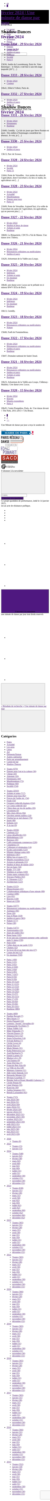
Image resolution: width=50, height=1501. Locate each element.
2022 (9, 1220)
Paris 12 (13, 987)
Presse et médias (14, 515)
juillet (16, 1171)
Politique (10, 55)
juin (16, 1168)
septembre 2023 (16, 1122)
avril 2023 (13, 1134)
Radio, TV (13, 869)
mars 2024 (13, 1107)
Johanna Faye (15, 1036)
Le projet (11, 510)
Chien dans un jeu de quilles (21, 808)
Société (10, 57)
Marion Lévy (14, 1058)
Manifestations (13, 197)
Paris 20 (13, 1006)
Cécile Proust (14, 1082)
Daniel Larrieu (14, 1055)
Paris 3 (12, 964)
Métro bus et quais (17, 857)
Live (11, 896)
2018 (9, 1358)
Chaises (12, 947)
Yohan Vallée (14, 1028)
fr (7, 6)
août (16, 1173)
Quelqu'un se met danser (19, 818)
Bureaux (12, 840)
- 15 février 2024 (21, 390)
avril (16, 1163)
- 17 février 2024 (21, 338)
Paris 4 (10, 403)
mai (16, 1166)
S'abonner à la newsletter (12, 498)
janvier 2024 (14, 1112)
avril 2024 (13, 1104)
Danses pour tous (14, 199)
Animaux (13, 911)
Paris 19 (12, 1004)
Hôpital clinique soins (18, 852)
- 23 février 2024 (21, 186)
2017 (9, 1393)
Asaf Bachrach (15, 1053)
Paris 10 (13, 982)
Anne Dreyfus (14, 1063)
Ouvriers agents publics (19, 815)
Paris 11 (13, 984)
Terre (11, 913)
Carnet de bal (12, 762)
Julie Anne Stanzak (17, 1073)
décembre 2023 (15, 1114)
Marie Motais (14, 1048)
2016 (9, 1427)
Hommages (12, 123)
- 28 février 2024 (21, 75)
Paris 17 (12, 999)
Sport (11, 820)
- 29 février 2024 (21, 44)
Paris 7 (12, 974)
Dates (9, 742)
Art (8, 752)
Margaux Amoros (16, 1070)
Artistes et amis (13, 228)
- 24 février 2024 (21, 160)
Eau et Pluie (14, 916)
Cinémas (12, 832)
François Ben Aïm (16, 1065)
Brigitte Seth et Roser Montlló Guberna (25, 1080)
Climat (12, 774)
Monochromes (15, 889)
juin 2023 (13, 1129)
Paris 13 (13, 989)
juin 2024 (13, 1099)
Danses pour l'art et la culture (21, 771)
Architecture (15, 882)
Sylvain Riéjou (15, 1041)
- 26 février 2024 (21, 115)
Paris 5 (12, 969)
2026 (9, 1139)
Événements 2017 (14, 513)
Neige (11, 923)
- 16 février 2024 (21, 361)
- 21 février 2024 (21, 243)
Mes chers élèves (16, 813)
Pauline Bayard (15, 1016)
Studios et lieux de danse (17, 225)
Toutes (12, 769)
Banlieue (10, 126)
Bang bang (14, 935)
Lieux (9, 749)
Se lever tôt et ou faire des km (22, 950)
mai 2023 (13, 1132)
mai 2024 (13, 1102)
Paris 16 (13, 996)
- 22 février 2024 (21, 217)
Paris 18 (12, 1001)
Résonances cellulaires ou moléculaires (24, 251)
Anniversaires (15, 930)
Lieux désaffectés (16, 835)
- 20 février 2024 (21, 264)
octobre (17, 1178)
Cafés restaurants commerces (22, 842)
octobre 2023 (14, 1119)
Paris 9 (12, 979)
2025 (9, 1144)
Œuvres (10, 398)
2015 (9, 1462)
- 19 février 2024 (21, 293)
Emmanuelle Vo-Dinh (18, 1026)
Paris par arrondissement (17, 759)
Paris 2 (12, 962)
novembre (18, 1181)
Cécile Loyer (14, 1043)
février (17, 1158)
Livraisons (13, 810)
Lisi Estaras (13, 1060)
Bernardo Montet (16, 1075)
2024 (9, 1151)
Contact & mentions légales (19, 520)
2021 (9, 1255)
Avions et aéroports (17, 862)
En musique (12, 278)
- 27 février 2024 (21, 94)
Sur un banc (14, 867)
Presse (9, 42)
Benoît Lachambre (17, 1092)
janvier (17, 1149)
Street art (13, 901)
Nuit (11, 942)
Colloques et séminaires (19, 847)
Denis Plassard (15, 1021)
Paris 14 (10, 104)
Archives (11, 518)
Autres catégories (14, 757)
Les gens (10, 747)
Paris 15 (10, 170)
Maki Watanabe (15, 1031)
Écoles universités (17, 850)
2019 (9, 1324)
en (8, 3)
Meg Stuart (13, 1018)
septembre (18, 1176)
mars (16, 1161)
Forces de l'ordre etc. (18, 798)
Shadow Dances (14, 764)
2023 (9, 1186)
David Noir (13, 1046)
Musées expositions (15, 401)
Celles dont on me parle (20, 945)
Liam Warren (14, 1085)
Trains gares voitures (18, 874)
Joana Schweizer (16, 1038)
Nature (10, 327)
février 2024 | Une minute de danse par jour (20, 17)
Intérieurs (11, 273)
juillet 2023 (14, 1127)
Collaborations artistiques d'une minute (26, 891)
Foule (11, 801)
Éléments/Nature (14, 754)
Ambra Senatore (16, 1090)
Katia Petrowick (16, 1050)
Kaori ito (13, 1087)
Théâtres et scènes (17, 872)
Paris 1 (12, 959)
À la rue (12, 825)
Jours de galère (15, 933)
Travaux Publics (16, 877)
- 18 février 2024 (21, 317)
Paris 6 (10, 60)
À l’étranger (14, 879)
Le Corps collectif (17, 805)
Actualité (11, 194)
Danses (10, 46)
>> (8, 420)
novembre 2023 (16, 1117)
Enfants (12, 823)
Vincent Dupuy (15, 1033)
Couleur (10, 83)
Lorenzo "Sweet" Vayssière (20, 1023)
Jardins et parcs (13, 52)
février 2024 (12, 50)
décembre (18, 1183)
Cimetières (13, 845)
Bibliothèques (15, 837)
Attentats (13, 776)
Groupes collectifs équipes (21, 803)
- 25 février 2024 (21, 141)
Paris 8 (12, 977)
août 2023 (13, 1124)
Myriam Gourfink (16, 1078)
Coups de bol (14, 952)
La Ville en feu (15, 1068)
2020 (9, 1289)
